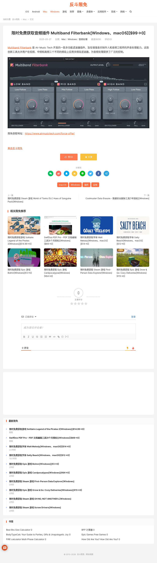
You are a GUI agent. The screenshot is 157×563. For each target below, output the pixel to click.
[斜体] (28, 337)
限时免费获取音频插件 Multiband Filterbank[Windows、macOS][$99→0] (78, 33)
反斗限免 (78, 4)
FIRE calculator (13, 539)
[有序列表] (41, 337)
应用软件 (102, 11)
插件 (86, 184)
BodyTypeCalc (13, 534)
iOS (27, 11)
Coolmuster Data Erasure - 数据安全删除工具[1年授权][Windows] (117, 198)
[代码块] (54, 337)
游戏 (64, 11)
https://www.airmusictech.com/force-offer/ (50, 133)
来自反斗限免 (15, 148)
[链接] (58, 337)
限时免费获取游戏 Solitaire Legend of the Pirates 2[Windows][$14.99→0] (20, 240)
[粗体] (24, 337)
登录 (133, 316)
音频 (95, 184)
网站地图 (89, 554)
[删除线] (37, 337)
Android (36, 11)
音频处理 (83, 39)
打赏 (88, 157)
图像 (79, 11)
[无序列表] (46, 337)
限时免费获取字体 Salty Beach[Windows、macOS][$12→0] (130, 240)
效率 (72, 11)
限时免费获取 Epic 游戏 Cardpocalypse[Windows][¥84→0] (57, 272)
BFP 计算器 (87, 529)
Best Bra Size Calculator (18, 529)
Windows (54, 11)
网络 (122, 11)
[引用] (50, 337)
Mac (45, 11)
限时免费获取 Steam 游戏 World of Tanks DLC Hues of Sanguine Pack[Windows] (39, 200)
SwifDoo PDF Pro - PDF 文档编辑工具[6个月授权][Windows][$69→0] (60, 240)
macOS (62, 184)
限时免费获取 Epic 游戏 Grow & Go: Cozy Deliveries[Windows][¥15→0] (132, 272)
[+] (67, 336)
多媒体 (89, 11)
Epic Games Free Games (94, 534)
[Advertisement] (78, 393)
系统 (113, 11)
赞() (69, 157)
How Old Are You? (91, 539)
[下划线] (33, 337)
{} (62, 336)
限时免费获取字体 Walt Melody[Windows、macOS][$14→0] (94, 240)
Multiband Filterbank (19, 47)
